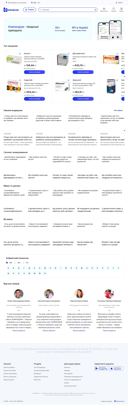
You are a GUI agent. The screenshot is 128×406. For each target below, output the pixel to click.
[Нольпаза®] (111, 60)
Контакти (67, 367)
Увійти (120, 3)
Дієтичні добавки (9, 367)
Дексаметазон (79, 53)
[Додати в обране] (20, 54)
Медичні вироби (9, 380)
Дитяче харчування (10, 376)
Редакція (67, 370)
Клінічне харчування (10, 373)
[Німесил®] (62, 86)
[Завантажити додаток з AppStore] (116, 368)
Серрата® (28, 80)
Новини (66, 383)
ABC (19, 262)
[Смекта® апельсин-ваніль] (111, 86)
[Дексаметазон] (62, 60)
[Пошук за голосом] (95, 10)
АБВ (10, 262)
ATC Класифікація (39, 367)
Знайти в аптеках (34, 72)
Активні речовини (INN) (41, 370)
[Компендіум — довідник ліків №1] (11, 9)
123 (27, 262)
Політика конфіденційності (72, 380)
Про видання (68, 373)
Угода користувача (70, 386)
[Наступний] (124, 76)
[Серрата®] (14, 86)
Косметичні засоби (10, 370)
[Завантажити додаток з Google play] (101, 368)
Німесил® (77, 80)
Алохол (27, 53)
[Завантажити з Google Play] (118, 37)
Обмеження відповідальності (73, 376)
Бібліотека (37, 380)
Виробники (37, 373)
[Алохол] (14, 60)
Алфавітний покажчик (41, 376)
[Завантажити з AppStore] (113, 37)
